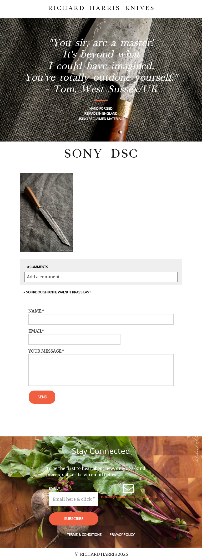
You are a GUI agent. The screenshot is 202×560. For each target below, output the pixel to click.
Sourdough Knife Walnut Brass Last (58, 292)
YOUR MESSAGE (45, 351)
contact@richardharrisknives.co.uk (129, 497)
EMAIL (35, 331)
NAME (35, 311)
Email (53, 488)
